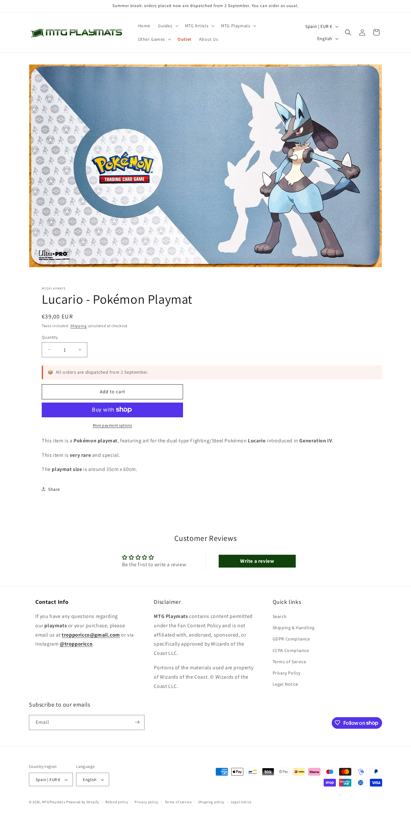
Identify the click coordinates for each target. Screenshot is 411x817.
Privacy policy (146, 802)
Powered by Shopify (82, 802)
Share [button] (54, 489)
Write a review (257, 561)
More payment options (112, 424)
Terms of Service (289, 662)
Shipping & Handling (294, 628)
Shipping (78, 325)
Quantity (50, 337)
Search (280, 616)
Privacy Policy (287, 673)
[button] (167, 25)
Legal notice (241, 802)
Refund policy (116, 802)
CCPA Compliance (291, 650)
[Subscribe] (137, 722)
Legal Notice (285, 684)
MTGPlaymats (54, 802)
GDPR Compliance (291, 639)
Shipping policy (211, 802)
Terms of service (178, 802)
